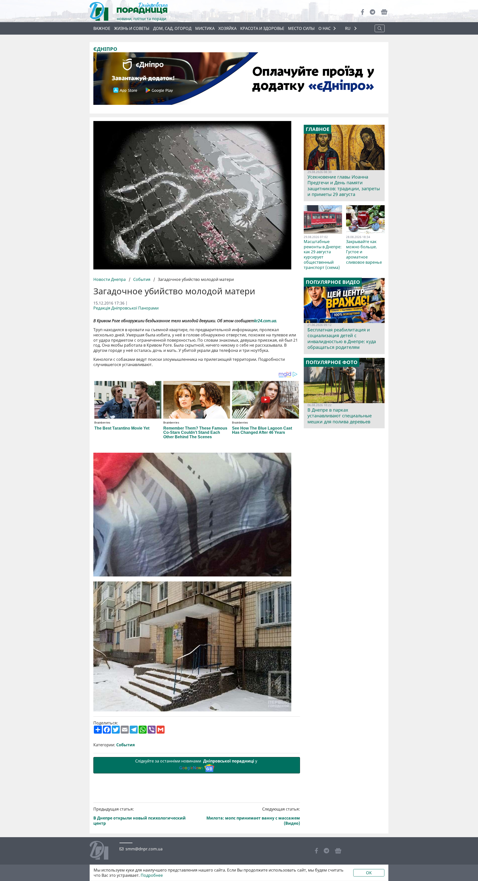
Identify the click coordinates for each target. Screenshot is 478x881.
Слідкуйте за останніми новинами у (196, 764)
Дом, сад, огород (172, 28)
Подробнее (152, 875)
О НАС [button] (324, 28)
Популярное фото (332, 362)
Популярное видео (333, 282)
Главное (317, 129)
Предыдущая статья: (139, 816)
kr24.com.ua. (266, 320)
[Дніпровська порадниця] (103, 851)
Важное (101, 28)
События (141, 279)
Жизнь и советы (131, 28)
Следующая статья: (253, 816)
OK (369, 873)
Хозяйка (227, 28)
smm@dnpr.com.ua (144, 849)
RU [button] (348, 28)
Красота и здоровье (262, 28)
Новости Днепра (110, 279)
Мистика (205, 28)
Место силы (301, 28)
